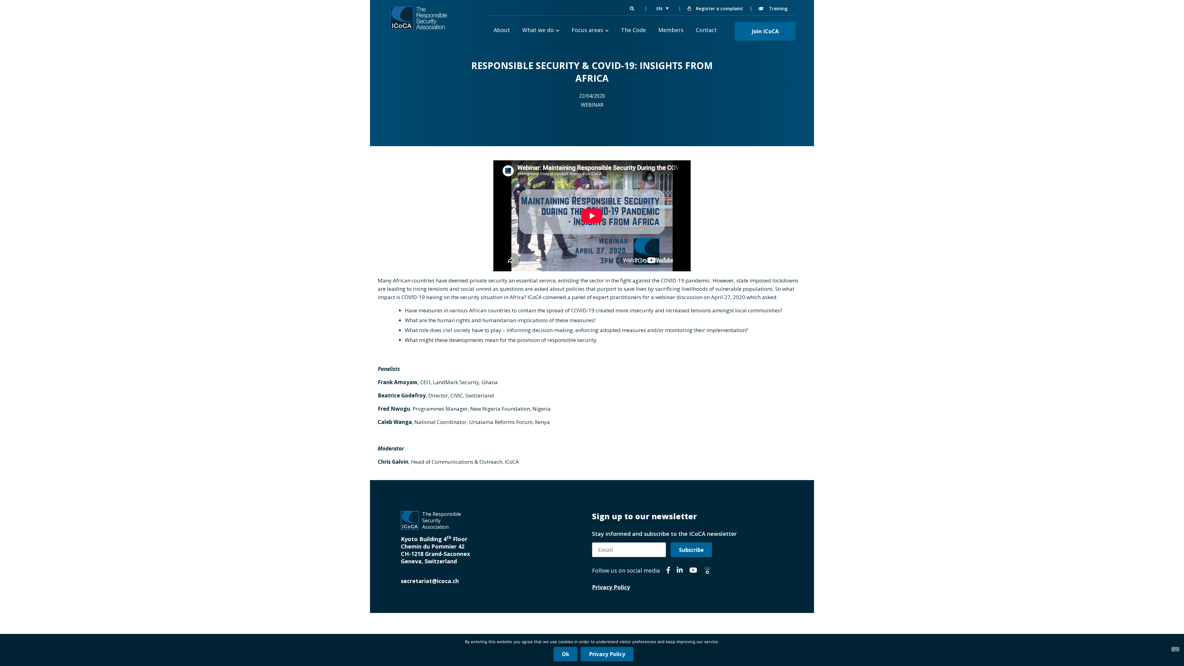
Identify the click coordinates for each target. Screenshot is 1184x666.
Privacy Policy (611, 587)
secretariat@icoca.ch (430, 581)
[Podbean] (707, 571)
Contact (706, 30)
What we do (538, 30)
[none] (662, 8)
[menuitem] (662, 8)
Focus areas (587, 30)
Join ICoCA (765, 31)
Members (671, 30)
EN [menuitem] (659, 8)
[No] (1175, 649)
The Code (633, 30)
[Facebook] (668, 571)
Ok (565, 654)
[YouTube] (693, 571)
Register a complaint (719, 8)
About (502, 30)
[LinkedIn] (680, 571)
